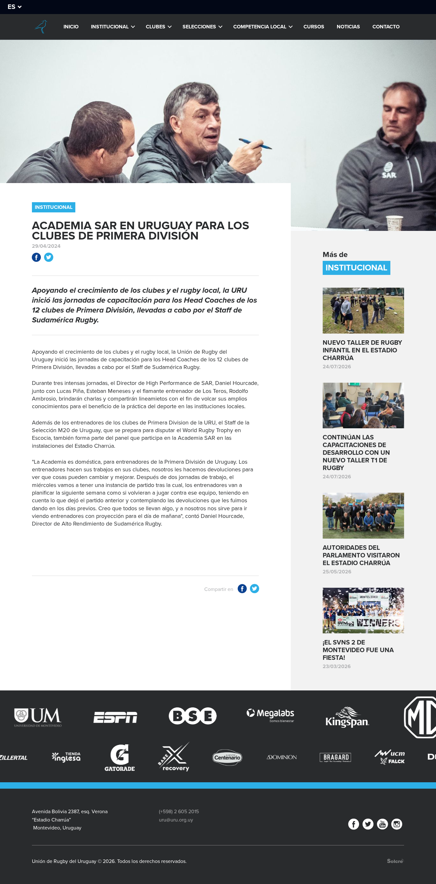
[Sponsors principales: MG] (385, 717)
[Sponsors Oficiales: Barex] (121, 756)
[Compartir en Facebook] (36, 258)
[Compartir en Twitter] (48, 258)
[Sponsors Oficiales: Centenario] (175, 757)
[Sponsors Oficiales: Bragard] (283, 757)
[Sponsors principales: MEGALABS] (230, 717)
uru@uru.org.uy (176, 820)
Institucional (110, 27)
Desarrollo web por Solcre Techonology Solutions (395, 861)
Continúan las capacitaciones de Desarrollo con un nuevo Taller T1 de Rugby (356, 453)
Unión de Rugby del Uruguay (40, 26)
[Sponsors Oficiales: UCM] (337, 757)
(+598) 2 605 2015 (179, 811)
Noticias (348, 27)
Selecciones (199, 27)
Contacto (386, 27)
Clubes (155, 27)
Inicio (71, 27)
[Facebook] (353, 825)
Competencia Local (259, 27)
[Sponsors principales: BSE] (153, 717)
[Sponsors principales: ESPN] (75, 717)
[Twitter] (368, 825)
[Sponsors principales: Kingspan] (307, 717)
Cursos (314, 27)
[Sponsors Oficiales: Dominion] (229, 757)
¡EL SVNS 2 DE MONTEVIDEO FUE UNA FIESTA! (358, 650)
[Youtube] (382, 825)
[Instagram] (396, 825)
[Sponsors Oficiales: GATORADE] (67, 758)
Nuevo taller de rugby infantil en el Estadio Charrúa (362, 350)
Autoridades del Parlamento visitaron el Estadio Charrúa (361, 555)
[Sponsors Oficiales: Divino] (391, 757)
